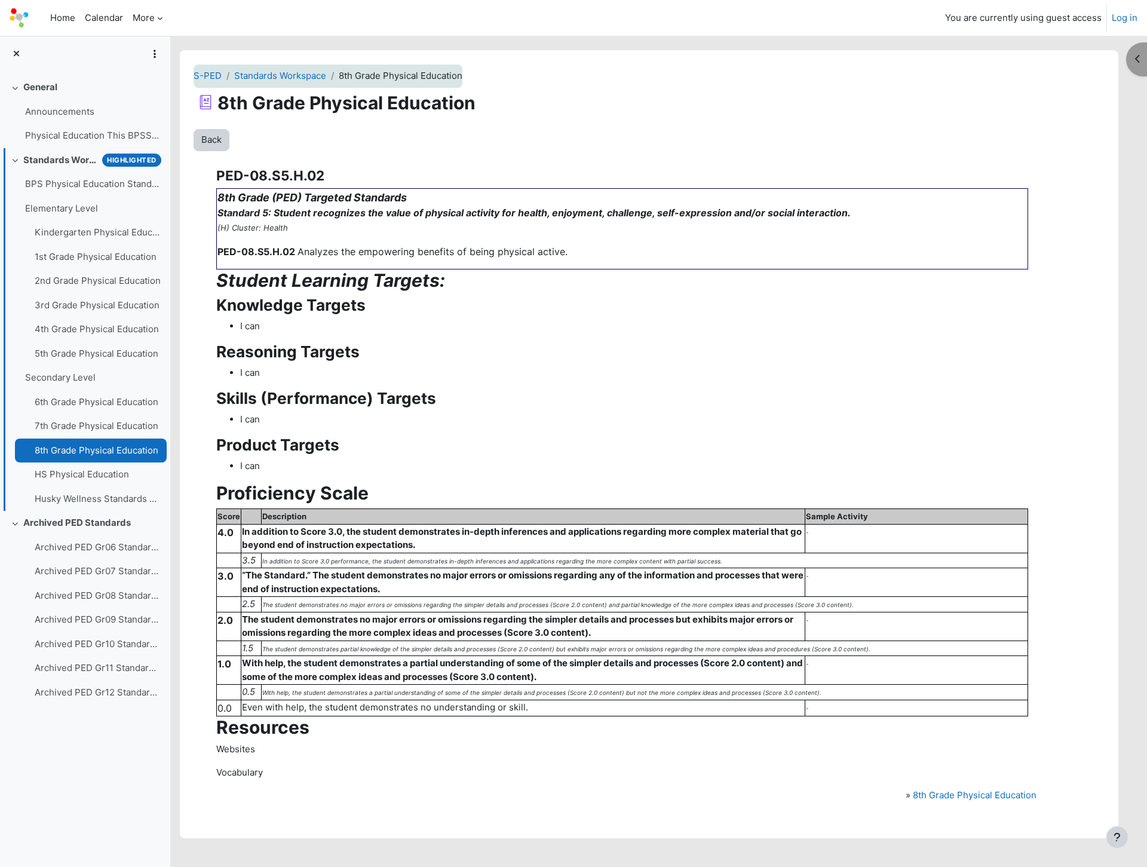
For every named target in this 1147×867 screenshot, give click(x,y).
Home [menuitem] (62, 17)
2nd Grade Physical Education (98, 280)
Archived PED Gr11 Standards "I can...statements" (98, 667)
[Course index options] (154, 54)
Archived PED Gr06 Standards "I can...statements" (98, 547)
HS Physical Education (82, 474)
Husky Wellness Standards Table (98, 498)
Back (211, 139)
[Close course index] (16, 54)
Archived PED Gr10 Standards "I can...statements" (98, 644)
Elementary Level (61, 208)
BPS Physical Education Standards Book (93, 183)
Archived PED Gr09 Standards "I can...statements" (98, 619)
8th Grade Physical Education (96, 450)
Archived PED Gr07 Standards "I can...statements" (98, 571)
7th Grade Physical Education (96, 425)
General (40, 87)
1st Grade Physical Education (96, 256)
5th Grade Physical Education (96, 353)
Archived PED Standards (77, 522)
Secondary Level (60, 377)
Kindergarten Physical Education (98, 232)
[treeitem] (85, 111)
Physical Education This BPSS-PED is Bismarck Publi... (93, 135)
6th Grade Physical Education (96, 402)
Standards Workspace (60, 160)
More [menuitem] (144, 17)
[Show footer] (1117, 837)
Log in (1124, 17)
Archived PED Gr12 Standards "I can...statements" (98, 692)
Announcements (59, 111)
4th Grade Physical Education (97, 329)
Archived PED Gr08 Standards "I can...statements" (98, 595)
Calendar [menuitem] (104, 17)
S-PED (208, 75)
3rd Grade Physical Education (97, 305)
